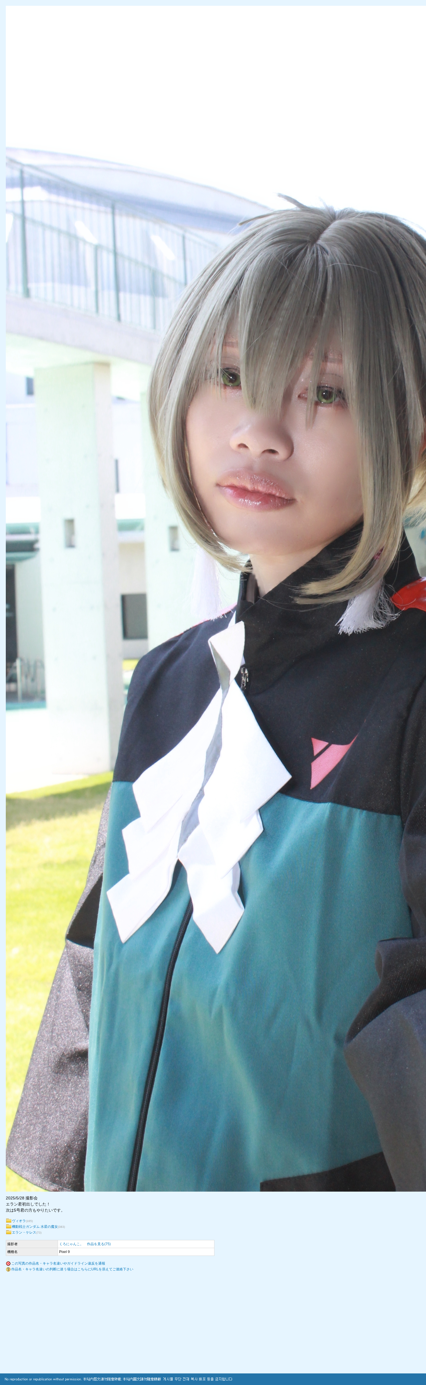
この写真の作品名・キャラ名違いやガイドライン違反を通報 (58, 1263)
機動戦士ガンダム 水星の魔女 (35, 1227)
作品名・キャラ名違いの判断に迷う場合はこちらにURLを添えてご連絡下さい (72, 1269)
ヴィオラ (19, 1221)
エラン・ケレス (24, 1232)
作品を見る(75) (99, 1244)
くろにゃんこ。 (71, 1244)
